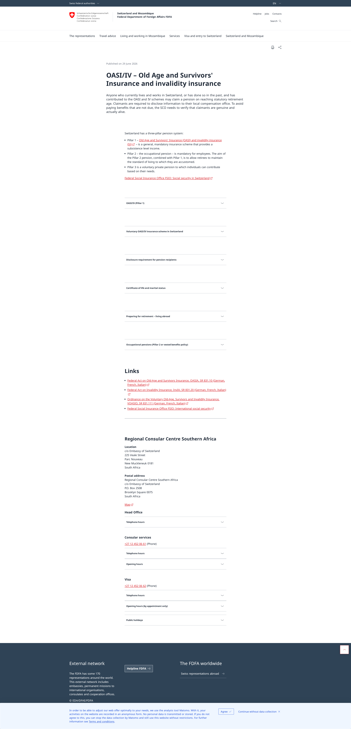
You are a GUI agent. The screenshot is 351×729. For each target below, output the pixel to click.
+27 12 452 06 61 (135, 544)
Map (127, 504)
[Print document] (272, 47)
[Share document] (279, 47)
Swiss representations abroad (200, 673)
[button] (82, 35)
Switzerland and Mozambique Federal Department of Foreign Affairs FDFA (144, 15)
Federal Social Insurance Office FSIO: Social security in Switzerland (167, 178)
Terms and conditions (101, 721)
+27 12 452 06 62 (135, 586)
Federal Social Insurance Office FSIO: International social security (169, 408)
